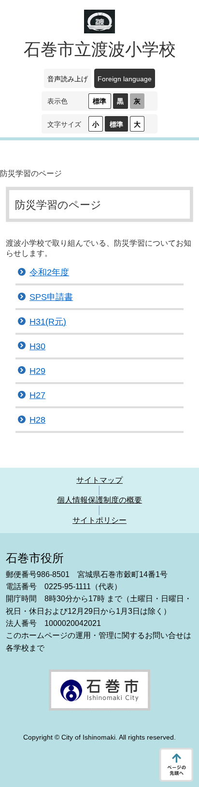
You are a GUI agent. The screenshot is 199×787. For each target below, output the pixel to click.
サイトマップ (99, 480)
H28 (37, 420)
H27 (37, 395)
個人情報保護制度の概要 (99, 500)
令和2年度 (49, 272)
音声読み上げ (67, 79)
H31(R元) (47, 322)
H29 (37, 371)
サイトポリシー (99, 520)
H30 (37, 346)
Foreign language (125, 79)
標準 (99, 101)
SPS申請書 (51, 297)
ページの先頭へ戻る (176, 765)
